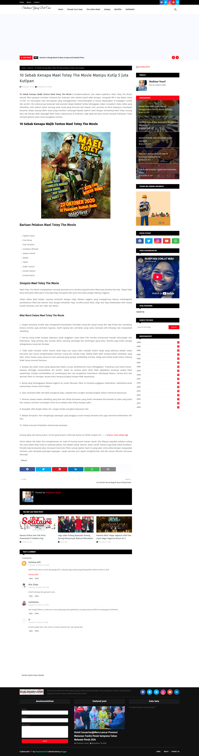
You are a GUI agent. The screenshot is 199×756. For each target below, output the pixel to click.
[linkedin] (176, 692)
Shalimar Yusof (28, 87)
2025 (158, 346)
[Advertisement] (99, 35)
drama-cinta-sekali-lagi (117, 435)
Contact (36, 2)
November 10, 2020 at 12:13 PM (39, 605)
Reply (31, 578)
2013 (158, 395)
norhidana (33, 602)
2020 (158, 367)
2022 (158, 359)
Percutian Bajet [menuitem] (93, 9)
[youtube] (166, 241)
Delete (37, 578)
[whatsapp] (175, 241)
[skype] (177, 2)
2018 (158, 375)
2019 (158, 371)
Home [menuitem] (60, 9)
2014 (158, 391)
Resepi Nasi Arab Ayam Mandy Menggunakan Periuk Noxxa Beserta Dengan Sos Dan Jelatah (155, 108)
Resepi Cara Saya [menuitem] (75, 9)
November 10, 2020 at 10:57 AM (39, 587)
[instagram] (170, 2)
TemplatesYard (41, 752)
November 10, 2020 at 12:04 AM (39, 565)
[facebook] (162, 2)
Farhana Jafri (34, 562)
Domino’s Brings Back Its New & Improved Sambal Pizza (62, 58)
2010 (158, 407)
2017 (158, 379)
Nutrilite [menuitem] (118, 9)
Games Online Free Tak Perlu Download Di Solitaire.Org (33, 537)
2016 (158, 383)
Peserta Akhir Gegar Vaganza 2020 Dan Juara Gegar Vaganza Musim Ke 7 (113, 537)
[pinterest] (174, 2)
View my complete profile (157, 85)
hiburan (30, 68)
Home (22, 2)
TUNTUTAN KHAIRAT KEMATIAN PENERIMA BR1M (157, 171)
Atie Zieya (33, 584)
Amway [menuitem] (107, 9)
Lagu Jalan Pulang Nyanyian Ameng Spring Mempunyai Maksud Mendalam (75, 537)
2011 (158, 403)
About (29, 2)
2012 (158, 399)
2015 (158, 387)
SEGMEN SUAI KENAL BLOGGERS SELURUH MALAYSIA (157, 123)
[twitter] (166, 2)
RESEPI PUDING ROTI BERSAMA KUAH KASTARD (155, 139)
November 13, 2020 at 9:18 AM (38, 622)
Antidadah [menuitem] (130, 9)
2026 (158, 342)
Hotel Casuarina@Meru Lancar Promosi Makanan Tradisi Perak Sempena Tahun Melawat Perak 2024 (96, 736)
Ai (29, 619)
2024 (158, 350)
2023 (158, 354)
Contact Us (175, 751)
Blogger (64, 752)
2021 (158, 363)
